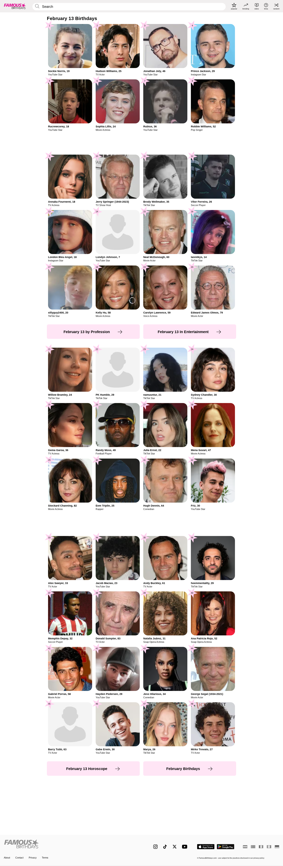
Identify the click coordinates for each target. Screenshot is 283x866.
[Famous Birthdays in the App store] (205, 846)
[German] (277, 846)
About (7, 857)
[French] (261, 846)
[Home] (72, 844)
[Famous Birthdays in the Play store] (225, 846)
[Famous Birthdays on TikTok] (165, 847)
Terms (45, 857)
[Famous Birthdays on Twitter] (174, 847)
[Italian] (269, 846)
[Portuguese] (253, 846)
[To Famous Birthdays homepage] (15, 6)
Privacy (33, 857)
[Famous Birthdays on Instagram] (155, 847)
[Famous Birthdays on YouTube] (185, 846)
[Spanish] (245, 846)
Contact (19, 857)
